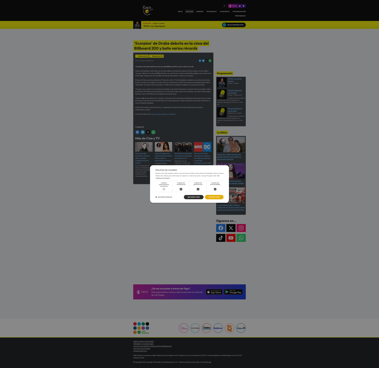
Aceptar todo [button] (214, 197)
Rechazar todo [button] (194, 197)
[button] (163, 197)
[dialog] (189, 184)
